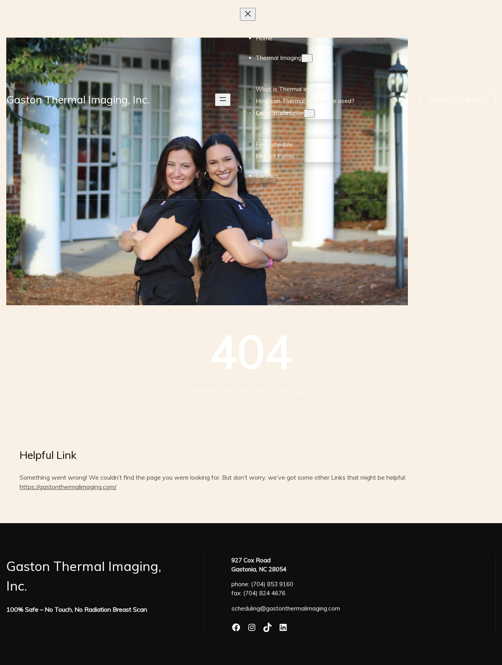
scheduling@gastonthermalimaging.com (285, 608)
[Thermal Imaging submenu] (307, 58)
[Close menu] (248, 14)
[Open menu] (223, 99)
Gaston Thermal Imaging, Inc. (77, 99)
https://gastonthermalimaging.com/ (68, 487)
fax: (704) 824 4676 (258, 593)
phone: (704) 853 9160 (262, 584)
